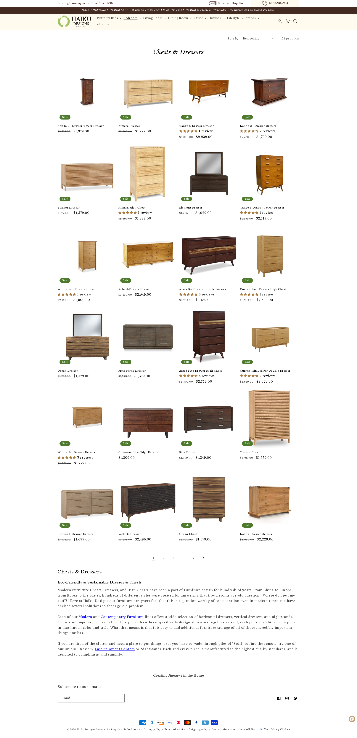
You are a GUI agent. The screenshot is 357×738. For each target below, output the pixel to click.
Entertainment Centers (115, 649)
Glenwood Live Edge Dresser (138, 452)
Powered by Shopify (108, 729)
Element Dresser (190, 207)
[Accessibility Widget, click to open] (352, 719)
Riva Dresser (188, 452)
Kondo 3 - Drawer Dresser (258, 126)
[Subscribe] (120, 698)
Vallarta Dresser (129, 534)
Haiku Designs (86, 729)
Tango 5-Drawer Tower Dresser (262, 207)
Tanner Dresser (69, 207)
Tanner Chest (249, 452)
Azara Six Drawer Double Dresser (202, 289)
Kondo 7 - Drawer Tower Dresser (81, 126)
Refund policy (131, 729)
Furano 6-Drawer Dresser (76, 534)
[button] (295, 21)
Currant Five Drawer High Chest (263, 289)
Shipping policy (198, 729)
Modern (85, 617)
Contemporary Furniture (122, 617)
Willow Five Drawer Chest (76, 289)
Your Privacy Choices (277, 729)
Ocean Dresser (68, 370)
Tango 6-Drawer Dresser (196, 126)
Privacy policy (152, 729)
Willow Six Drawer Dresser (77, 452)
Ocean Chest (188, 534)
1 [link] (153, 558)
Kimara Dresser (129, 126)
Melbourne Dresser (132, 370)
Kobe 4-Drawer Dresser (256, 534)
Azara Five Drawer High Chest (200, 370)
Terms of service (175, 729)
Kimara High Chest (131, 207)
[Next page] (204, 558)
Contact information (224, 729)
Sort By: (233, 38)
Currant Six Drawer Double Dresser (265, 370)
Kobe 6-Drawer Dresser (134, 289)
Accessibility (247, 729)
